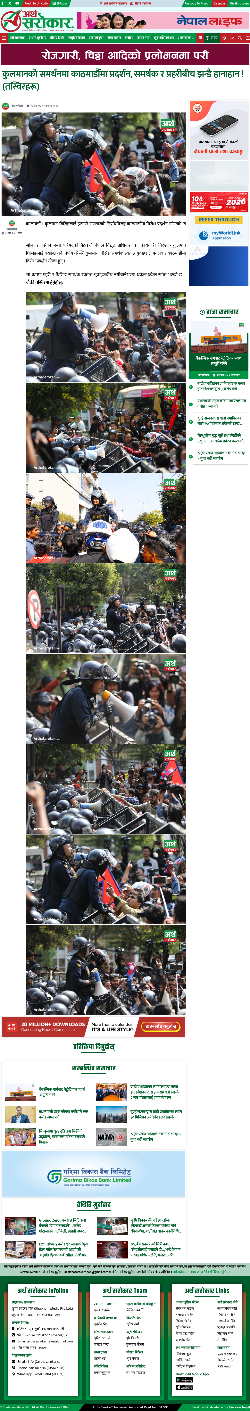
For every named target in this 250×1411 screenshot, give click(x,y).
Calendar (219, 3)
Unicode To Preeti (197, 3)
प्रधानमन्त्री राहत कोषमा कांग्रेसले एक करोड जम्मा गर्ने (63, 1114)
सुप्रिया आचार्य (102, 1338)
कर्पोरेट (129, 38)
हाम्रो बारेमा (223, 1348)
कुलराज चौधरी (135, 1345)
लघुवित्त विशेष (76, 38)
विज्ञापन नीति (225, 1334)
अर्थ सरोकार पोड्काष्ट (115, 3)
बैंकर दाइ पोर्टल (185, 1334)
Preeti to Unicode (36, 3)
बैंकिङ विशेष (57, 38)
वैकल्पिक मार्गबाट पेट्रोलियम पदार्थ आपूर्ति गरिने (62, 1092)
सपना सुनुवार (102, 1373)
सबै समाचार (17, 38)
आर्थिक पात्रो (183, 1360)
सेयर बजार (114, 38)
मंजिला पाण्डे (101, 1345)
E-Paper (62, 3)
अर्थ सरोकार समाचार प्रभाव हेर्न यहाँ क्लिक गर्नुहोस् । (201, 1272)
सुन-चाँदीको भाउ (164, 38)
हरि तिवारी (132, 1338)
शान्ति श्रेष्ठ (100, 1359)
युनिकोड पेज (183, 1327)
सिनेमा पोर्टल (183, 1321)
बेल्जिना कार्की (134, 1310)
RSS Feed (224, 1366)
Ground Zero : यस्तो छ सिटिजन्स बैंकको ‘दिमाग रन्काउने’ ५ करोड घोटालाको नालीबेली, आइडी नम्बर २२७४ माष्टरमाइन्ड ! (62, 1226)
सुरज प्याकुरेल (102, 1310)
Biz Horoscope (239, 3)
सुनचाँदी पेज (183, 1340)
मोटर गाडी (143, 38)
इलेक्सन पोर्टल (185, 1315)
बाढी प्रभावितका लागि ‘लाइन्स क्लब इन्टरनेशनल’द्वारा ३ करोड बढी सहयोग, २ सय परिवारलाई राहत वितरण (155, 1092)
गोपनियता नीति (226, 1315)
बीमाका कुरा (96, 38)
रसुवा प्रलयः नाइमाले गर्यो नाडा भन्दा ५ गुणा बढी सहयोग (155, 1136)
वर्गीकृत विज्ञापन (186, 1366)
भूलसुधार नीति (226, 1327)
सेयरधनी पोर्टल (185, 1309)
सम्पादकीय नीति (227, 1309)
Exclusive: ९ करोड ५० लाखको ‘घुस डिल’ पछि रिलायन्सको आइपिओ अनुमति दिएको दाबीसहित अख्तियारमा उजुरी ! (64, 1249)
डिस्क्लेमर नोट (225, 1360)
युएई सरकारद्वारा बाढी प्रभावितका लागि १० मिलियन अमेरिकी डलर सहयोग (156, 1114)
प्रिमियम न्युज (183, 1354)
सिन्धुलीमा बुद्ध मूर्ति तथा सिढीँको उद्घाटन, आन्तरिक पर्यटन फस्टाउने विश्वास (62, 1137)
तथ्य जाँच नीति (226, 1321)
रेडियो (214, 38)
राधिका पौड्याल (135, 1373)
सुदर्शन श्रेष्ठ (100, 1324)
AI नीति (222, 1340)
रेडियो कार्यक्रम (143, 3)
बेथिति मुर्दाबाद (37, 38)
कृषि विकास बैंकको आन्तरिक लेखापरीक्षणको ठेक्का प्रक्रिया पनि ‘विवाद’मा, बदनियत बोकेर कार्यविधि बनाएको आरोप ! (155, 1226)
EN (200, 38)
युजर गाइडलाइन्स (227, 1354)
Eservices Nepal (239, 1407)
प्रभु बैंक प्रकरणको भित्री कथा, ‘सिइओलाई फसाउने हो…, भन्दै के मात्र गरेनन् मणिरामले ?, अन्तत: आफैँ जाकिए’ (155, 1249)
